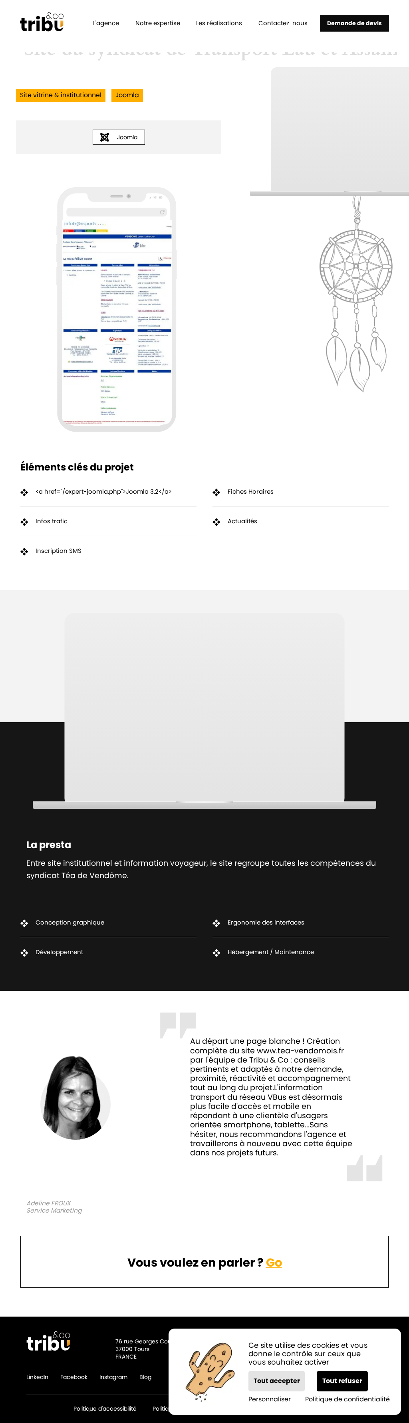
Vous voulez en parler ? (204, 1263)
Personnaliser (269, 1399)
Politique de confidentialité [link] (347, 1399)
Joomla (127, 137)
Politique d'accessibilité (105, 1409)
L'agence (106, 23)
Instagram (113, 1377)
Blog (145, 1377)
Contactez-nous (283, 23)
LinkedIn (37, 1377)
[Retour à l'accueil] (42, 23)
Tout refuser (342, 1380)
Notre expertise (157, 23)
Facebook (73, 1377)
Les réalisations (219, 23)
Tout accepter (277, 1380)
